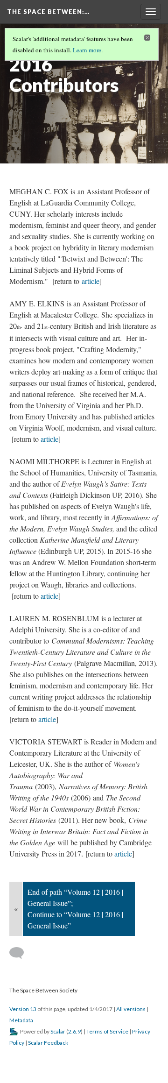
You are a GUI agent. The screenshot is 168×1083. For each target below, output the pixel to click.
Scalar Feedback (48, 1042)
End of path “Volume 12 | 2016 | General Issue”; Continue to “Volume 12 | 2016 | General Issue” (75, 908)
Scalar (57, 1031)
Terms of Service (107, 1031)
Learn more (87, 50)
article (90, 281)
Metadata (21, 1020)
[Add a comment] (20, 953)
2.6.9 (74, 1031)
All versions (131, 1008)
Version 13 (22, 1008)
